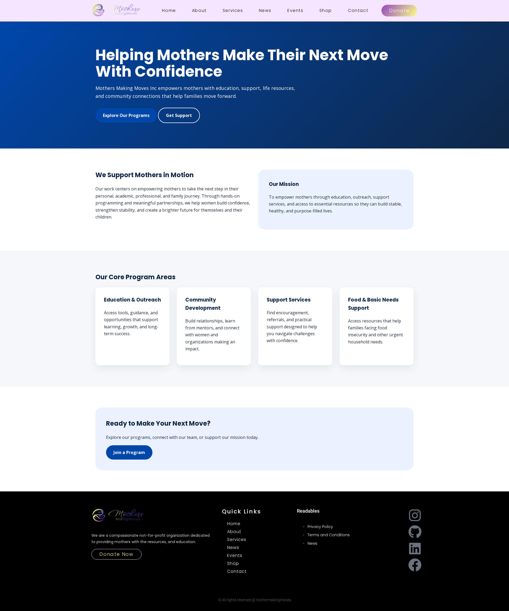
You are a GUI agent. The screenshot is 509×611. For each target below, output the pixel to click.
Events (295, 10)
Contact (358, 10)
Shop (325, 10)
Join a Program (129, 452)
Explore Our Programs (126, 115)
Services (233, 10)
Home (169, 10)
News (265, 10)
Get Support (179, 115)
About (199, 10)
